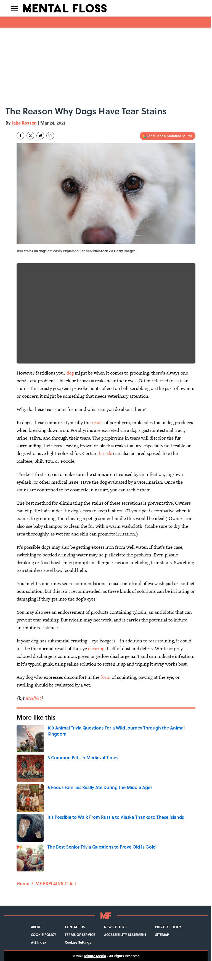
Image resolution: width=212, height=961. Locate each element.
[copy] (50, 135)
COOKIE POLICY (43, 934)
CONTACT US (75, 926)
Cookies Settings (78, 942)
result (97, 422)
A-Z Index (38, 942)
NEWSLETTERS (115, 926)
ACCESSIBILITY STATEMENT (125, 934)
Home (23, 883)
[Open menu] (14, 8)
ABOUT (36, 926)
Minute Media (95, 955)
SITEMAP (162, 934)
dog (70, 373)
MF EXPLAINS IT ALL (56, 883)
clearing (96, 648)
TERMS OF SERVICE (80, 934)
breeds (105, 453)
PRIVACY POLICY (168, 926)
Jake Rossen (24, 123)
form (105, 677)
